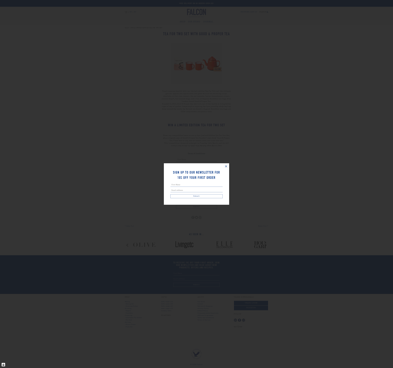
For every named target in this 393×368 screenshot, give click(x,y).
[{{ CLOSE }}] (226, 166)
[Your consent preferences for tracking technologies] (3, 364)
